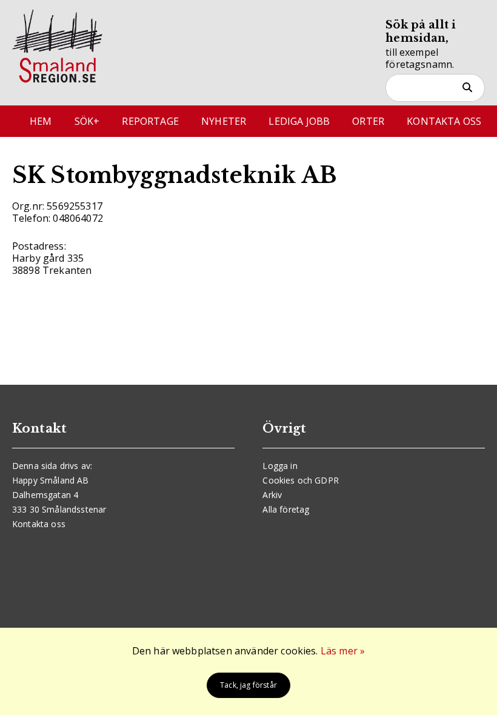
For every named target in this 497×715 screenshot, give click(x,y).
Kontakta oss (444, 121)
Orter (368, 121)
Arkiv (272, 495)
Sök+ (87, 121)
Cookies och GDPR (300, 480)
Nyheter (223, 121)
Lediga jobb (299, 121)
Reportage (150, 121)
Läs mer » (343, 650)
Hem (41, 121)
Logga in (279, 465)
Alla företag (285, 509)
